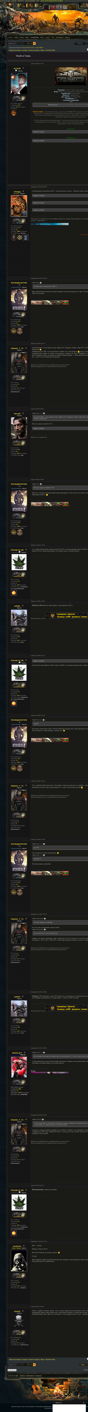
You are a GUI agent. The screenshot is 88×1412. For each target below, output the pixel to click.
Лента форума (59, 37)
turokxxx (17, 1246)
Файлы (27, 37)
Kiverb (17, 1311)
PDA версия (20, 0)
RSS (38, 0)
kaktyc (33, 47)
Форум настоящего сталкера (18, 50)
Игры (42, 50)
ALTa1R (17, 68)
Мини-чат (58, 1402)
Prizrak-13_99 (17, 550)
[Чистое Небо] (39, 7)
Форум (16, 37)
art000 (17, 606)
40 (28, 43)
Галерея (47, 37)
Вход (29, 11)
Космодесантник (26, 47)
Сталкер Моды (35, 37)
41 (31, 43)
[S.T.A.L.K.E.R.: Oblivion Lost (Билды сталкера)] (21, 7)
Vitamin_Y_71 (17, 348)
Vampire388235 (39, 47)
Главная (10, 37)
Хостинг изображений (30, 0)
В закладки (14, 0)
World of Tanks (50, 50)
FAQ (52, 37)
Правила (67, 37)
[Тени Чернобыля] (30, 7)
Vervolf (17, 414)
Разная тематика (34, 50)
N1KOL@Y (17, 1053)
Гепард (17, 192)
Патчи (42, 37)
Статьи (22, 37)
